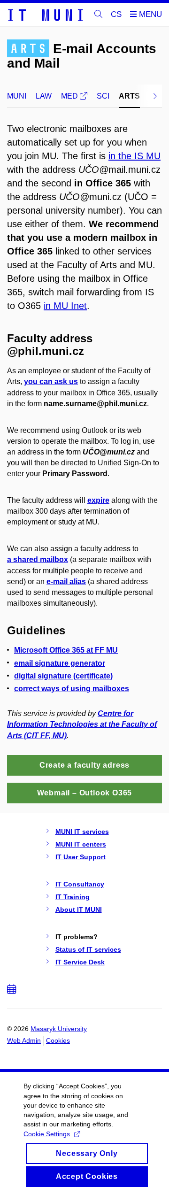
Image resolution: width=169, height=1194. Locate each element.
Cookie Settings (46, 1134)
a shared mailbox (37, 559)
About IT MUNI (78, 909)
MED (70, 96)
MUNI (16, 96)
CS (116, 14)
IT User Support (80, 857)
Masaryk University (59, 1028)
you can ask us (51, 381)
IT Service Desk (80, 962)
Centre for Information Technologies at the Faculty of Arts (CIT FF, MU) (82, 724)
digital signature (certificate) (63, 676)
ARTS (129, 96)
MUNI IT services (82, 831)
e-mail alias (66, 581)
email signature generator (59, 663)
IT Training (72, 897)
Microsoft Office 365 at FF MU (66, 650)
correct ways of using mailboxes (71, 689)
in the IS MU (134, 156)
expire (98, 500)
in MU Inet (65, 305)
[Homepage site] (45, 14)
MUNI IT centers (80, 844)
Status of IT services (88, 949)
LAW (44, 96)
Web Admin (24, 1040)
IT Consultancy (79, 884)
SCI (103, 96)
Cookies (58, 1040)
